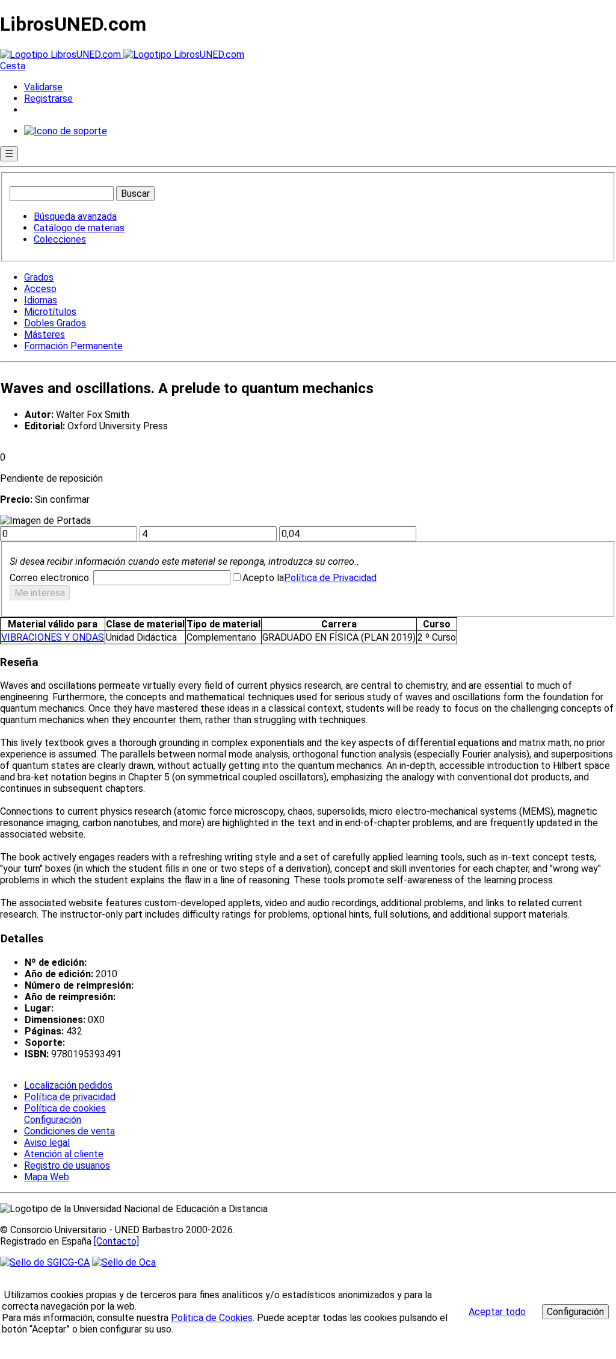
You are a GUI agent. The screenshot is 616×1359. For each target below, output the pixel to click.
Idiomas (40, 300)
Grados (39, 277)
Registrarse (48, 98)
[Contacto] (116, 1241)
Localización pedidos (68, 1085)
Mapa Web (46, 1177)
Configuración (51, 1120)
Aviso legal (47, 1142)
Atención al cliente (63, 1154)
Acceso (40, 288)
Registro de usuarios (67, 1165)
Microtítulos (50, 311)
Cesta (12, 66)
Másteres (44, 334)
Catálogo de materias (79, 228)
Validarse (43, 87)
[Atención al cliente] (65, 131)
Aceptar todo (497, 1311)
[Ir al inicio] (122, 54)
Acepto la (263, 577)
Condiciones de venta (69, 1131)
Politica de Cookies (212, 1317)
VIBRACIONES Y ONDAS (52, 637)
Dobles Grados (55, 323)
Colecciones (60, 239)
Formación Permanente (73, 346)
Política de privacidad (70, 1096)
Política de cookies (65, 1108)
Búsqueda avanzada (75, 216)
